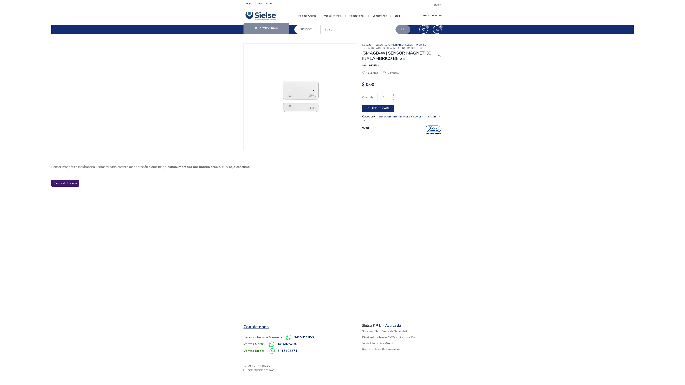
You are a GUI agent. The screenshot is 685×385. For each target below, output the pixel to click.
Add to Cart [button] (380, 108)
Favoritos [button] (372, 73)
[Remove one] (393, 99)
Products (366, 44)
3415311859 (304, 337)
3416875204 (287, 344)
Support (249, 3)
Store (259, 3)
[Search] (402, 29)
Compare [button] (393, 73)
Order (269, 3)
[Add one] (393, 95)
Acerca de (393, 325)
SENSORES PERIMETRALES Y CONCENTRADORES (401, 44)
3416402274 (287, 351)
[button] (438, 56)
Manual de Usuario (65, 183)
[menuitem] (309, 16)
